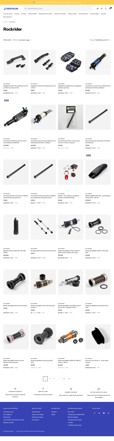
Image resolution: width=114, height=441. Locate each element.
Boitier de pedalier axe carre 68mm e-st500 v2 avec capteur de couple (69, 251)
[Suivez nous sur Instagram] (99, 413)
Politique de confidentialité (76, 414)
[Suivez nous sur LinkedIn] (108, 413)
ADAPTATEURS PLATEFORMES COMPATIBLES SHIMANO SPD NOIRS (69, 87)
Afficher (15, 40)
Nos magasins (7, 414)
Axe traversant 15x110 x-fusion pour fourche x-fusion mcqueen (69, 142)
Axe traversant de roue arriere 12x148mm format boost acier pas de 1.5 (15, 196)
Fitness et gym (72, 14)
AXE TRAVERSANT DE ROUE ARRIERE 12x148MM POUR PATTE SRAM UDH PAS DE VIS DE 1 (43, 196)
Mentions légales (73, 417)
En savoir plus (76, 2)
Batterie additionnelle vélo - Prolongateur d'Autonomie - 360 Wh (98, 196)
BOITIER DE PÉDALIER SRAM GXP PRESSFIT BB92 (42, 361)
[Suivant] (68, 378)
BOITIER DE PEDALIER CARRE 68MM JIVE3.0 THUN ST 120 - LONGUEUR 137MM (69, 306)
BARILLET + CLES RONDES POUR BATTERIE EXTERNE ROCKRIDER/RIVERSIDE (68, 196)
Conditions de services (75, 425)
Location (54, 412)
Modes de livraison (37, 417)
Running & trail (83, 14)
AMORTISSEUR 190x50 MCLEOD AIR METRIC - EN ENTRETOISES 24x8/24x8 (15, 142)
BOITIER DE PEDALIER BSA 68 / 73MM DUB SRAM (96, 251)
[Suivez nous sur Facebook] (94, 413)
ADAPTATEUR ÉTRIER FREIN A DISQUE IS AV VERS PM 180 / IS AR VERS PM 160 (15, 87)
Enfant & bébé (32, 14)
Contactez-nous (8, 412)
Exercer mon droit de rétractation (35, 431)
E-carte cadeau (94, 14)
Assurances (35, 420)
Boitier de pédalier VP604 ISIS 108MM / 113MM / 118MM (69, 361)
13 (64, 378)
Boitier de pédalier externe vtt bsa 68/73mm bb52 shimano (13, 361)
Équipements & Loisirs (45, 14)
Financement (36, 412)
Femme (17, 14)
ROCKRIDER (6, 83)
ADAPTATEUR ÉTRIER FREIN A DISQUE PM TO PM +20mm (43, 87)
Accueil (5, 22)
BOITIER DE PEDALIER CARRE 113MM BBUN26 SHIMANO (43, 306)
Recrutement (7, 17)
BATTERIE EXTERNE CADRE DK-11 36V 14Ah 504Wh (14, 251)
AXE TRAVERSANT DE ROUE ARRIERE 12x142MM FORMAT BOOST (97, 142)
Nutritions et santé (60, 14)
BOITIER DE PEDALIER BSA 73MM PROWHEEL (15, 305)
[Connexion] (106, 9)
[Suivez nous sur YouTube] (103, 413)
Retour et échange (37, 414)
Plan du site (6, 417)
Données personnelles (75, 420)
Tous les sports (8, 14)
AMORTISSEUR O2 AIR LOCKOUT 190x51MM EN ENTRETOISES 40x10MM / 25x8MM (43, 142)
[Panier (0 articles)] (110, 9)
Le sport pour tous (21, 431)
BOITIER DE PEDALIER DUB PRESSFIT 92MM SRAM (96, 306)
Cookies (70, 422)
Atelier (53, 414)
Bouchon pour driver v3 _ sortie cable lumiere (96, 361)
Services (103, 14)
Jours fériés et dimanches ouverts (13, 420)
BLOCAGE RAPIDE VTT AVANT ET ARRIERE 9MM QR (43, 251)
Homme (23, 14)
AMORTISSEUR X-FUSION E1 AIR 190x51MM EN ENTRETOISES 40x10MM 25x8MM (97, 87)
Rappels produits (8, 422)
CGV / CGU (71, 412)
